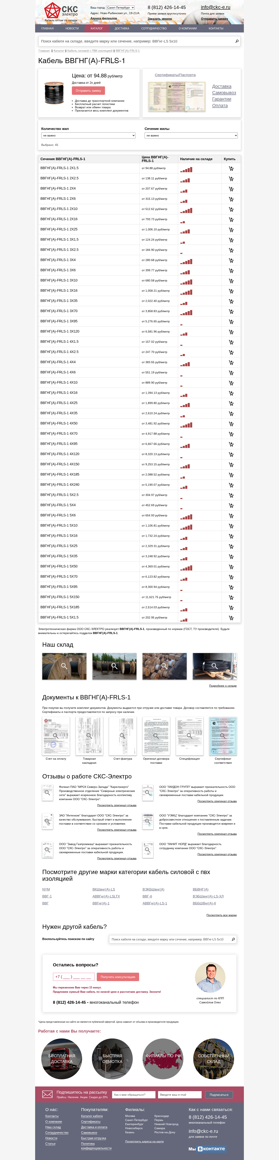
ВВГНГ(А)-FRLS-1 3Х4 (58, 260)
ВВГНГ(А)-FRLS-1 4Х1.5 (59, 342)
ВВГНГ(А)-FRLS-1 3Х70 (58, 311)
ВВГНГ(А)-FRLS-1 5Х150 (59, 597)
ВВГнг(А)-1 (101, 903)
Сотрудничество (154, 28)
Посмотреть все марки (221, 915)
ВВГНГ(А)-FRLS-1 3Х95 (58, 321)
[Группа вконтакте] (207, 1148)
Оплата (220, 105)
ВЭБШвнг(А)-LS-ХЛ (208, 896)
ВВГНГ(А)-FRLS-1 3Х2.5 (59, 250)
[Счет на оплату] (56, 736)
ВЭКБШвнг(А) (153, 889)
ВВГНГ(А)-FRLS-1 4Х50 (58, 423)
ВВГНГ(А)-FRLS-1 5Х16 (58, 536)
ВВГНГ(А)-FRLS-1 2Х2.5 (59, 178)
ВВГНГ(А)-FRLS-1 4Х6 (58, 372)
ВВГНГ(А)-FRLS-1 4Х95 (58, 444)
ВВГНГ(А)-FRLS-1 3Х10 (58, 280)
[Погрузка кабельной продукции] (215, 666)
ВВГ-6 (147, 896)
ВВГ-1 (47, 896)
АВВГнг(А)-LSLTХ (106, 896)
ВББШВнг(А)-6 (204, 903)
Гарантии (221, 99)
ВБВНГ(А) (201, 889)
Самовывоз (224, 92)
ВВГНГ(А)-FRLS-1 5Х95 (58, 587)
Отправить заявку (214, 18)
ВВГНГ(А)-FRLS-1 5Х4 (58, 505)
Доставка (122, 28)
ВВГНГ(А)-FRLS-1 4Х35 (58, 413)
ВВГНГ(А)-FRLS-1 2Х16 (58, 219)
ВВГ (45, 903)
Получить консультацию (118, 977)
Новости (72, 28)
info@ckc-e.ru (215, 7)
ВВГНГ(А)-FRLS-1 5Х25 (58, 546)
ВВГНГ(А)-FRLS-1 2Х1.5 (59, 168)
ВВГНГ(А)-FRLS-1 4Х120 (59, 454)
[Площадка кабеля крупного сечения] (165, 666)
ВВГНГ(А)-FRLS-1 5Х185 (59, 607)
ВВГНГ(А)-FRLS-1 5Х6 (58, 515)
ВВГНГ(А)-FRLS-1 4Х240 (59, 485)
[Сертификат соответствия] (223, 736)
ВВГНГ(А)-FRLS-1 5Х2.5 (59, 495)
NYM (46, 889)
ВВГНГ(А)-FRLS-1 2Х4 (58, 188)
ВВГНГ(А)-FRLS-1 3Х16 (58, 291)
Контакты (216, 28)
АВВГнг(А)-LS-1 (155, 903)
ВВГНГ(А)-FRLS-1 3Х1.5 (59, 239)
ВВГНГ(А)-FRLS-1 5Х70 (58, 576)
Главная (47, 28)
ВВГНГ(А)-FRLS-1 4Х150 (59, 464)
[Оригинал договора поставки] (156, 736)
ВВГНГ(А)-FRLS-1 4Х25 (58, 403)
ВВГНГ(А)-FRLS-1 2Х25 (58, 229)
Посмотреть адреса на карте (144, 1141)
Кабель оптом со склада (61, 20)
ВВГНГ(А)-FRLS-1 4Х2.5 (59, 352)
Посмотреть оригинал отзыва (116, 805)
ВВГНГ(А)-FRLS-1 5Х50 (58, 566)
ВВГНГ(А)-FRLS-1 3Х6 (58, 270)
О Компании (188, 28)
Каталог (97, 28)
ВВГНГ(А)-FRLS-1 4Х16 (58, 393)
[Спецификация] (189, 736)
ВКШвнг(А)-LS (104, 889)
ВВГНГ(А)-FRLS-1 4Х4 (58, 362)
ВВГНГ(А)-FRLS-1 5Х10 (58, 525)
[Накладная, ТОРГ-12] (89, 736)
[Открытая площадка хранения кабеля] (64, 666)
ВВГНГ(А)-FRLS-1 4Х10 (58, 382)
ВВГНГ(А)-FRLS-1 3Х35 (58, 301)
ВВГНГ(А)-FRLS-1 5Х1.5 (59, 617)
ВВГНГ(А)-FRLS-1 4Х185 (59, 474)
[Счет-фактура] (122, 736)
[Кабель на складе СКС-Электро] (115, 666)
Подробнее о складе (223, 685)
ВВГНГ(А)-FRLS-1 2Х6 (58, 199)
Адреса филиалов (103, 18)
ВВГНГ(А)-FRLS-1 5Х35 (58, 556)
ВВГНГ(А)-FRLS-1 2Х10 (58, 209)
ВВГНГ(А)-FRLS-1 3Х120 (59, 331)
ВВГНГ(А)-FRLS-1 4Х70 (58, 433)
